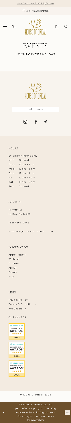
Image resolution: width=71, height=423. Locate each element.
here (41, 420)
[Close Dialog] (3, 412)
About (13, 268)
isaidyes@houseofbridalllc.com (31, 232)
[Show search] (66, 26)
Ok (67, 412)
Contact (14, 264)
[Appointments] (57, 26)
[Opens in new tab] (35, 331)
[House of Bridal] (35, 26)
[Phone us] (14, 26)
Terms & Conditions (22, 304)
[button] (5, 27)
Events (13, 272)
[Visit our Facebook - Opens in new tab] (36, 122)
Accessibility (17, 309)
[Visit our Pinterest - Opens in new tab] (46, 122)
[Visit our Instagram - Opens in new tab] (25, 122)
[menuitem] (5, 27)
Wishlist (14, 259)
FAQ (11, 277)
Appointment (18, 255)
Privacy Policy (18, 300)
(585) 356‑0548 (19, 223)
